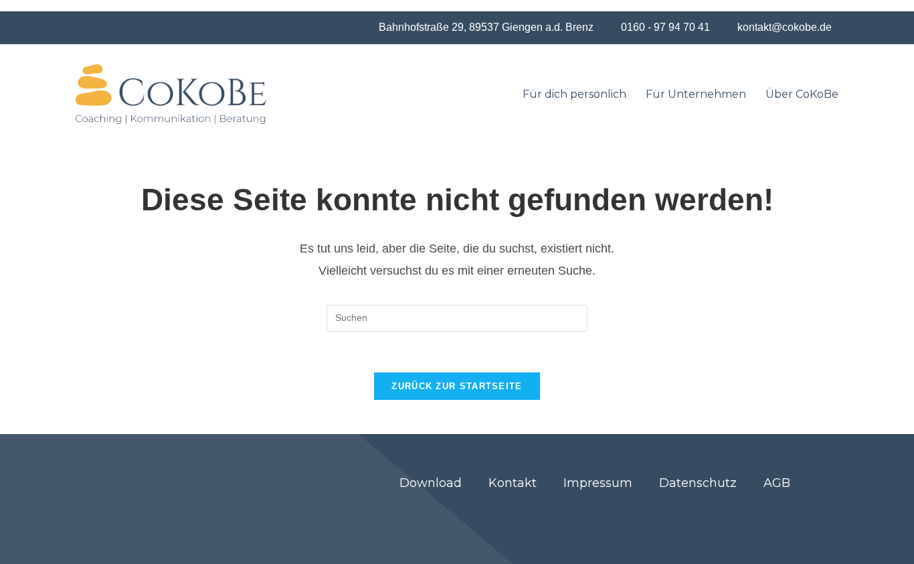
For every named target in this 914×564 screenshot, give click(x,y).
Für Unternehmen (696, 94)
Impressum (597, 483)
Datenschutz (698, 483)
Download (430, 483)
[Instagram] (787, 514)
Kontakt (512, 483)
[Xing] (717, 514)
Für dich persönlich (574, 94)
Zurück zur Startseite (456, 386)
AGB (776, 483)
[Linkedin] (752, 514)
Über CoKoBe (801, 94)
